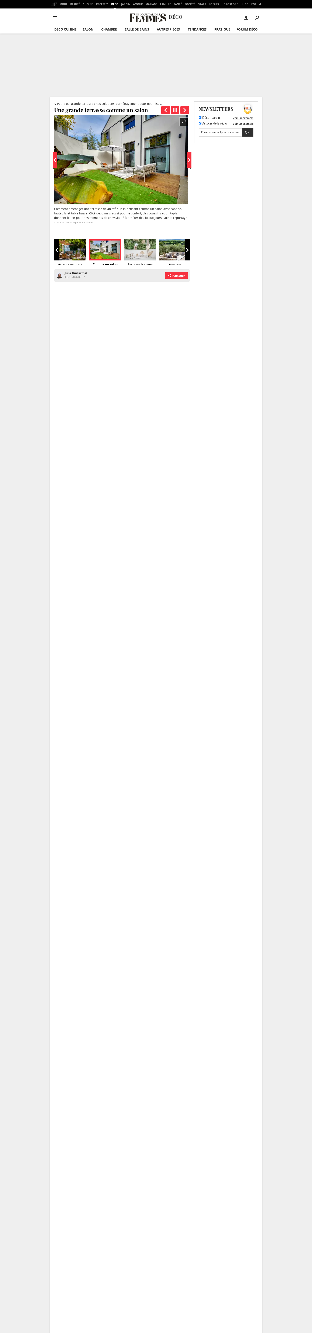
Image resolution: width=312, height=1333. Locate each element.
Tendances (197, 29)
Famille (165, 4)
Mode (63, 4)
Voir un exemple (243, 118)
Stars (202, 4)
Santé (178, 4)
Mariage (151, 4)
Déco (114, 4)
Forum (256, 4)
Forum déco (247, 29)
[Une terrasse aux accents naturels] (165, 110)
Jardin (125, 4)
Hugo (245, 4)
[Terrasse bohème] (184, 110)
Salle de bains (137, 29)
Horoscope (230, 4)
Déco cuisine (65, 29)
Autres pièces (168, 29)
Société (190, 4)
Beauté (75, 4)
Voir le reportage (175, 218)
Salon (88, 29)
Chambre (109, 29)
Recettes (102, 4)
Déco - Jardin (210, 117)
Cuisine (88, 4)
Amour (138, 4)
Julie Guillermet (76, 273)
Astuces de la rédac (214, 123)
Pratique (222, 29)
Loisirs (214, 4)
